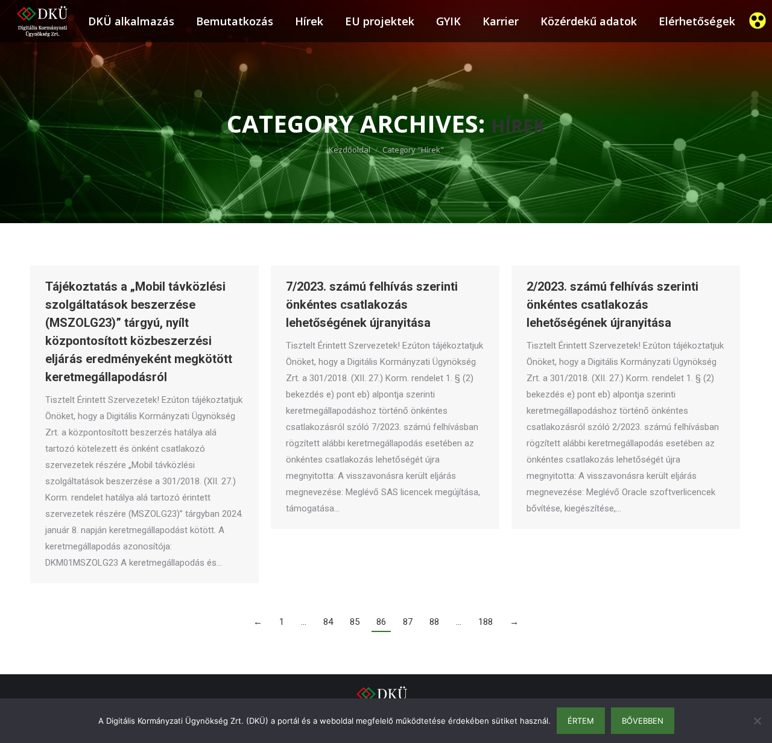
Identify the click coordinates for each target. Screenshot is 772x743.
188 (485, 621)
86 (381, 621)
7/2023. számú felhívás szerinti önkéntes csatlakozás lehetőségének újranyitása (372, 304)
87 (408, 621)
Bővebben (642, 721)
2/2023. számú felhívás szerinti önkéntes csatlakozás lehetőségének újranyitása (612, 304)
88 (434, 621)
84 (328, 621)
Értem (581, 721)
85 (354, 621)
